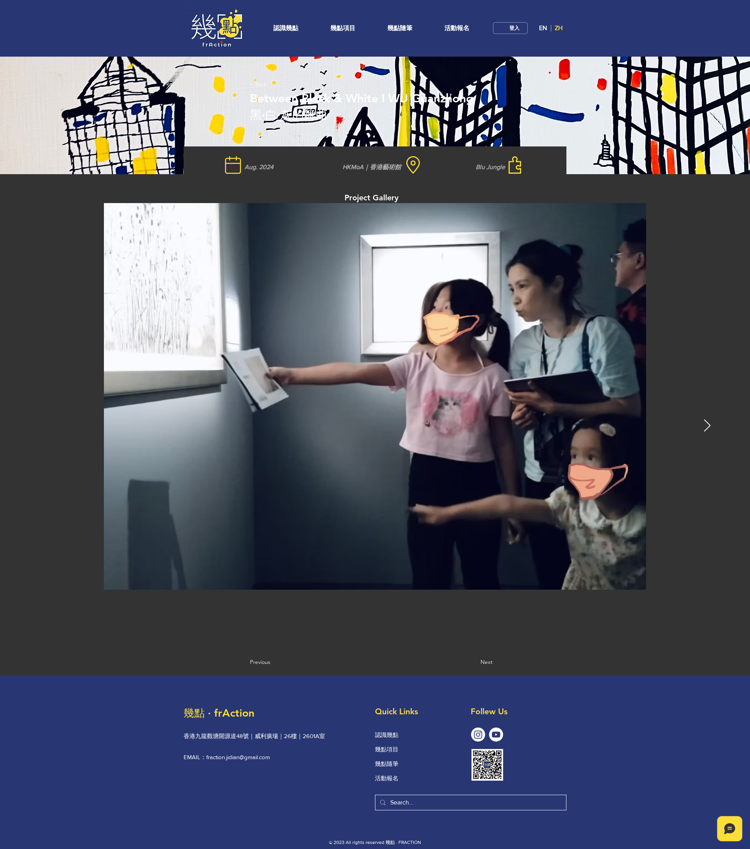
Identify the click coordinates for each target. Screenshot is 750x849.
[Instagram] (478, 735)
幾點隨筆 (386, 763)
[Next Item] (707, 425)
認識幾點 (386, 734)
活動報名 (386, 778)
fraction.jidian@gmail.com (238, 757)
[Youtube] (496, 735)
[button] (342, 28)
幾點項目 (386, 749)
